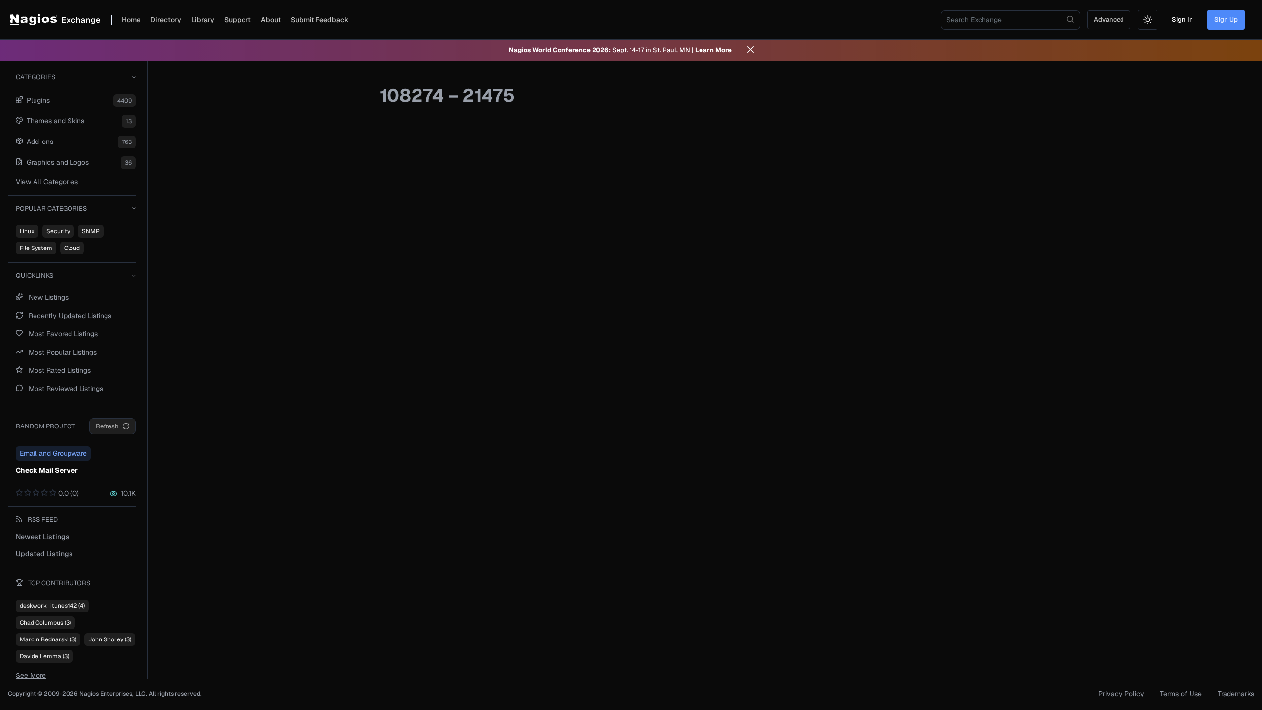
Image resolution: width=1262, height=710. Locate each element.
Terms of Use (1181, 693)
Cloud (72, 248)
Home (131, 19)
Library (202, 19)
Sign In (1182, 19)
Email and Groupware (53, 453)
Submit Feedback (320, 19)
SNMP (91, 231)
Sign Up (1226, 19)
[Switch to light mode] (1147, 20)
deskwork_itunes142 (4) (52, 606)
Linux (27, 231)
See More (31, 675)
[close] (750, 50)
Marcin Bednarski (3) (48, 639)
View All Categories (47, 182)
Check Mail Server (47, 470)
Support (237, 19)
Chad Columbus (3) (45, 623)
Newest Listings (43, 536)
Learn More (713, 50)
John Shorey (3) (109, 639)
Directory (165, 19)
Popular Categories (51, 208)
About (271, 19)
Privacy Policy (1121, 693)
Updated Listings (44, 553)
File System (36, 248)
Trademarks (1236, 693)
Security (58, 231)
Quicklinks (34, 275)
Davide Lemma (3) (44, 656)
